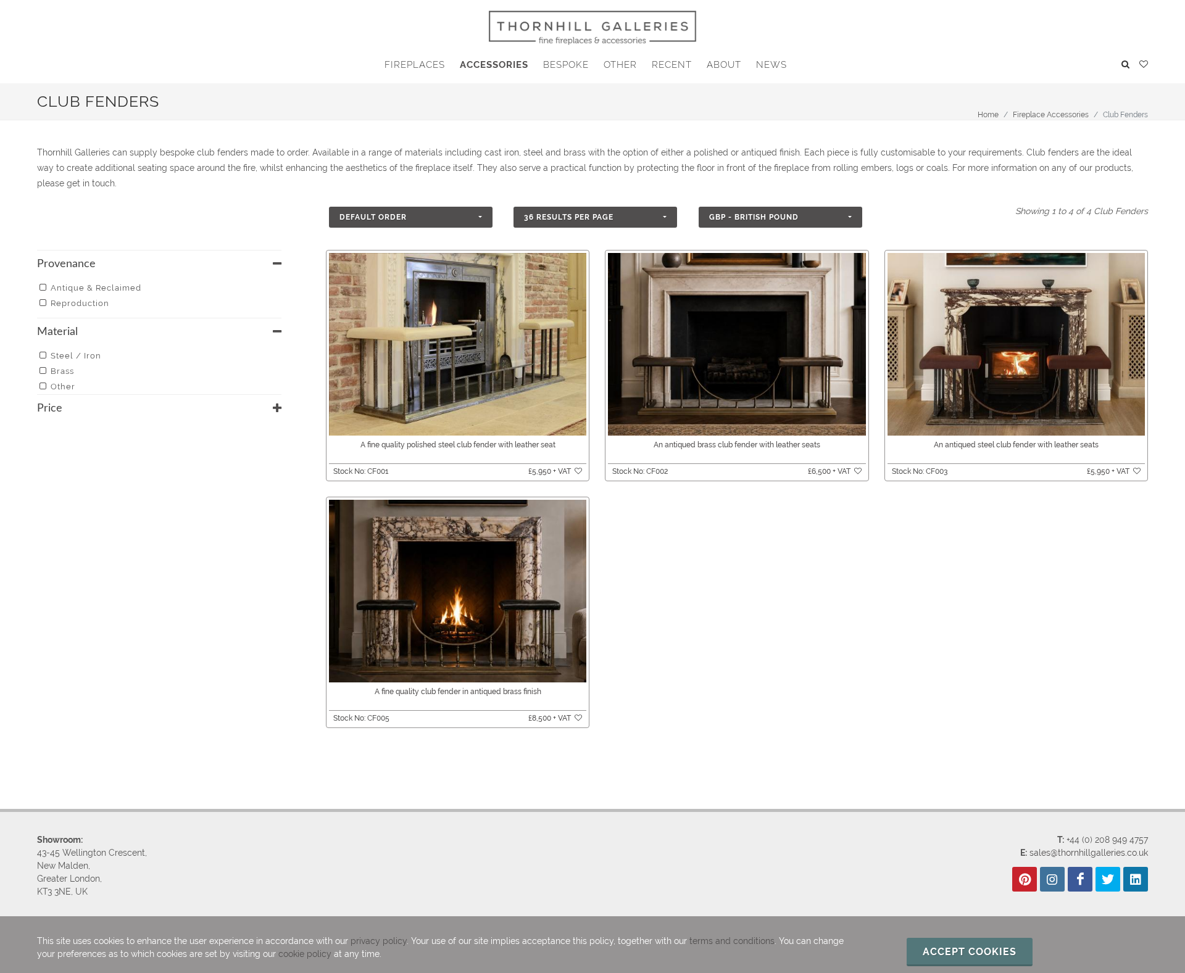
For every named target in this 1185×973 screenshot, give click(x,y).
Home (988, 114)
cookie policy (304, 954)
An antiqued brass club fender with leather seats (737, 445)
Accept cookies (970, 952)
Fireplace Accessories (1051, 114)
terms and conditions (732, 941)
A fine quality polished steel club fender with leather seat (457, 445)
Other (63, 386)
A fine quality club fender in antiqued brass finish (458, 691)
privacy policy (379, 941)
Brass (62, 371)
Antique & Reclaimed (96, 287)
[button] (411, 217)
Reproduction (80, 303)
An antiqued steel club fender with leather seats (1016, 445)
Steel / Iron (76, 355)
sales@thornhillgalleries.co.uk (1088, 853)
